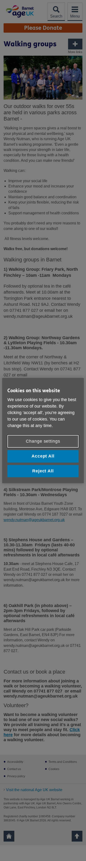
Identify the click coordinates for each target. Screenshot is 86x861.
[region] (43, 430)
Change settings (43, 441)
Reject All (43, 471)
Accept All (43, 456)
